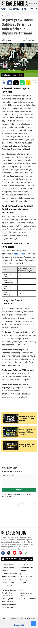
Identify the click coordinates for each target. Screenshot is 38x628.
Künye (21, 590)
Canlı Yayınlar (6, 585)
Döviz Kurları (6, 593)
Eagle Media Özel (26, 568)
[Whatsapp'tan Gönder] (22, 82)
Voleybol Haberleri (8, 579)
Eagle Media (7, 16)
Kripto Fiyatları (7, 599)
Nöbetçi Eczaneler (8, 604)
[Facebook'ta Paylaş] (9, 82)
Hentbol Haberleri (8, 576)
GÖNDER (19, 490)
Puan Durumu (7, 607)
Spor (15, 16)
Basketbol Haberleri (9, 573)
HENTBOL (24, 9)
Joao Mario (19, 254)
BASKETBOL (14, 9)
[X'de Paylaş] (16, 82)
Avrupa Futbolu (7, 582)
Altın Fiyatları (6, 596)
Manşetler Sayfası (8, 590)
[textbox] (19, 243)
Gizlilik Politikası (25, 593)
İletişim (22, 596)
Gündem (22, 571)
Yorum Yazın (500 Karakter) (12, 472)
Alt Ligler (22, 582)
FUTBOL (4, 9)
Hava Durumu (7, 602)
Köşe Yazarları (25, 565)
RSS (5, 619)
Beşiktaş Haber (7, 565)
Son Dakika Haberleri (27, 599)
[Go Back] (33, 623)
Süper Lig (23, 579)
